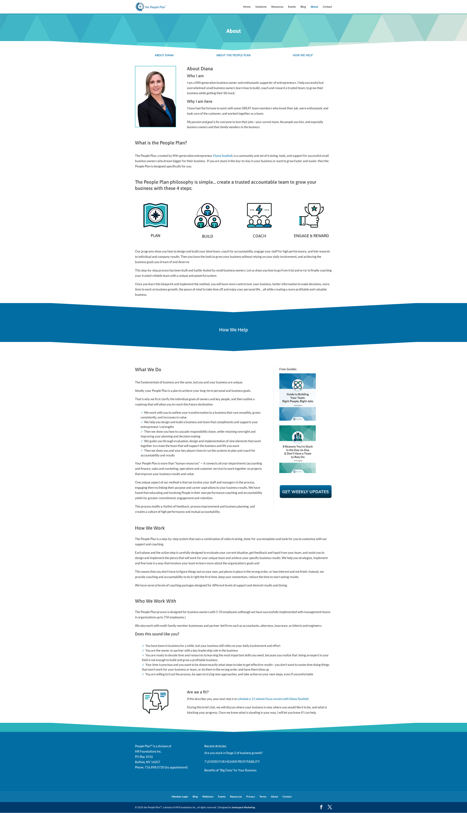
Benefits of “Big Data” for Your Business (230, 770)
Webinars (207, 796)
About (314, 6)
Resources (277, 6)
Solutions (261, 6)
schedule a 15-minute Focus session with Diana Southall (273, 699)
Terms (262, 796)
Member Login (180, 796)
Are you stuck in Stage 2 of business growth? (233, 753)
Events (292, 6)
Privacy (250, 796)
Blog (303, 6)
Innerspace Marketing (243, 807)
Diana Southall (222, 156)
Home (247, 6)
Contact (327, 6)
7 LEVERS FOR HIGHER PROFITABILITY (232, 762)
